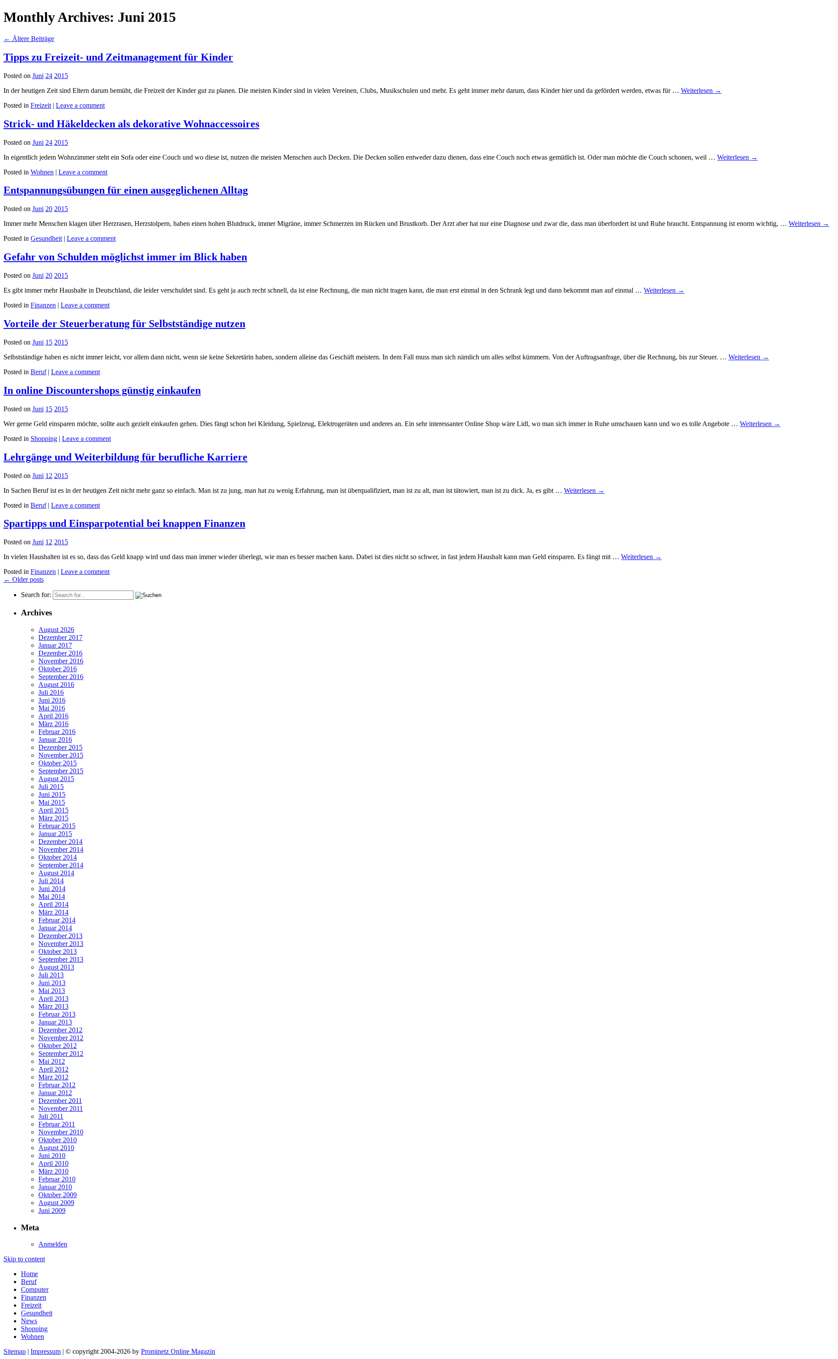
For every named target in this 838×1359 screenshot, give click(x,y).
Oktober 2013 (57, 951)
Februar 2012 (57, 1085)
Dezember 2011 (60, 1100)
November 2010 (60, 1132)
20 (48, 208)
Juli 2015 (51, 786)
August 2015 (56, 778)
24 (48, 75)
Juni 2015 (51, 794)
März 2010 (53, 1171)
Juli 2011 (50, 1116)
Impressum (46, 1351)
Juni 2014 (51, 888)
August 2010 (56, 1147)
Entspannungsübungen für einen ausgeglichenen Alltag (125, 190)
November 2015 (60, 755)
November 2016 (60, 661)
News (29, 1321)
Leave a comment (80, 105)
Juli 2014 (51, 880)
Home (29, 1273)
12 (48, 475)
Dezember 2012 (60, 1030)
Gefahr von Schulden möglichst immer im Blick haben (125, 257)
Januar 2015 (55, 833)
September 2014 (60, 865)
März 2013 (53, 1006)
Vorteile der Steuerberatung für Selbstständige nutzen (124, 323)
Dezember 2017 (60, 637)
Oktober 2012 (57, 1045)
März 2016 (53, 723)
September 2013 (60, 959)
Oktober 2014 (57, 857)
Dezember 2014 (60, 841)
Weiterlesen (701, 90)
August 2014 (56, 873)
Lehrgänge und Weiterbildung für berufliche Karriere (125, 457)
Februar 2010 (57, 1179)
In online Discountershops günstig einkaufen (102, 390)
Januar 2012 (55, 1092)
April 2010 (53, 1163)
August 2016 (56, 684)
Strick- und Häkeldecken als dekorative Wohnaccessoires (131, 124)
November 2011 (60, 1108)
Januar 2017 (55, 645)
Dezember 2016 (60, 653)
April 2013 (53, 998)
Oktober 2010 (57, 1140)
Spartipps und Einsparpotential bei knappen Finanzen (124, 523)
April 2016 (53, 716)
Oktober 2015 (57, 763)
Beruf (38, 372)
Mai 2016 (51, 708)
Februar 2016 (57, 731)
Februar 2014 (57, 920)
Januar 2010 (55, 1187)
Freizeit (41, 105)
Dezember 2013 (60, 935)
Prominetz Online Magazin (178, 1351)
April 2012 (53, 1069)
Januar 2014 (55, 928)
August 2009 (56, 1202)
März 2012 (53, 1077)
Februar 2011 (56, 1124)
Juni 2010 (51, 1155)
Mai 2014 (51, 896)
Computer (34, 1289)
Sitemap (14, 1351)
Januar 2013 (55, 1022)
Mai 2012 (51, 1061)
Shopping (44, 438)
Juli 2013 (51, 975)
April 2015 (53, 810)
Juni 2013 (51, 983)
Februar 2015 (57, 826)
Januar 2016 (55, 739)
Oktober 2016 (57, 669)
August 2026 (56, 629)
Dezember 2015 (60, 747)
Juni (38, 75)
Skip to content (24, 1259)
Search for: (36, 594)
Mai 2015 (51, 802)
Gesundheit (46, 238)
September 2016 (60, 676)
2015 (61, 75)
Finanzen (43, 305)
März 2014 (53, 912)
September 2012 (60, 1053)
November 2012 (60, 1037)
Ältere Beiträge (28, 38)
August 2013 (56, 967)
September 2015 (60, 771)
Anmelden (52, 1244)
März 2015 (53, 818)
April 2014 (53, 904)
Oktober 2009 (57, 1195)
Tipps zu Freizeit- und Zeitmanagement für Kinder (118, 57)
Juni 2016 (51, 700)
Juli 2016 (51, 692)
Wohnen (42, 172)
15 (48, 342)
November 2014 (60, 849)
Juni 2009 (51, 1210)
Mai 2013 (51, 990)
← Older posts (23, 579)
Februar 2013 (57, 1014)
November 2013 (60, 943)
